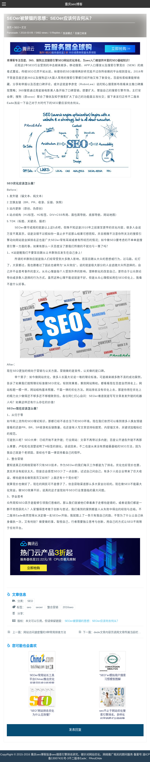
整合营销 (52, 607)
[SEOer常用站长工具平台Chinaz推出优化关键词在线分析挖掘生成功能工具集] (42, 670)
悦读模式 (67, 33)
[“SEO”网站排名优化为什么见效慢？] (42, 706)
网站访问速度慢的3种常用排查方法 (44, 632)
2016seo (68, 607)
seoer (39, 607)
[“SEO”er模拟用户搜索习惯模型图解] (112, 670)
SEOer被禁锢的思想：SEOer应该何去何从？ (50, 18)
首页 (9, 27)
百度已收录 (81, 33)
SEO (16, 27)
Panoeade (12, 32)
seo (29, 607)
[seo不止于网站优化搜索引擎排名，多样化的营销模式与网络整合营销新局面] (112, 706)
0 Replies (55, 32)
